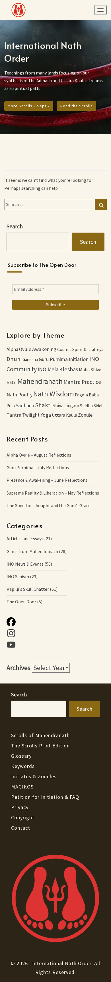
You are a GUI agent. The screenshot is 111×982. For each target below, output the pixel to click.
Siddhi (99, 405)
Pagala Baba (87, 395)
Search (88, 241)
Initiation (79, 359)
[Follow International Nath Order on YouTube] (55, 646)
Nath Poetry (19, 394)
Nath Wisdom (53, 393)
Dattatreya (93, 349)
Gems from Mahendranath (32, 551)
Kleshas (68, 369)
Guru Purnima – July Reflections (38, 467)
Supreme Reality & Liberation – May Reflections (53, 493)
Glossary (21, 756)
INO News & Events (25, 564)
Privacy (19, 807)
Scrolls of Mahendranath (40, 735)
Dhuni (14, 359)
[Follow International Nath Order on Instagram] (55, 634)
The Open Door (21, 601)
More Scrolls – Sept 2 (29, 105)
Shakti (43, 405)
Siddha (86, 405)
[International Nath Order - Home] (55, 900)
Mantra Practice (82, 381)
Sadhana (25, 405)
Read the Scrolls (76, 105)
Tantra (14, 415)
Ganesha (30, 359)
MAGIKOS (22, 786)
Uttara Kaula (64, 415)
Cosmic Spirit (70, 349)
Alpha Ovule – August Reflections (39, 455)
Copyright (22, 817)
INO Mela (48, 369)
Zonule (85, 415)
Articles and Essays (25, 538)
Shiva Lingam (65, 405)
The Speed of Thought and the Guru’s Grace (49, 505)
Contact (20, 827)
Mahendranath (40, 381)
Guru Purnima (53, 359)
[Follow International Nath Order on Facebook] (55, 623)
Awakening (44, 349)
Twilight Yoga (36, 415)
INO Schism (18, 576)
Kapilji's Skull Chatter (28, 589)
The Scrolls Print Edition (40, 745)
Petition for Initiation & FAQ (45, 797)
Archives (18, 667)
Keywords (23, 766)
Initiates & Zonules (34, 776)
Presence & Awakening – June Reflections (47, 480)
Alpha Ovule (19, 349)
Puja (11, 405)
